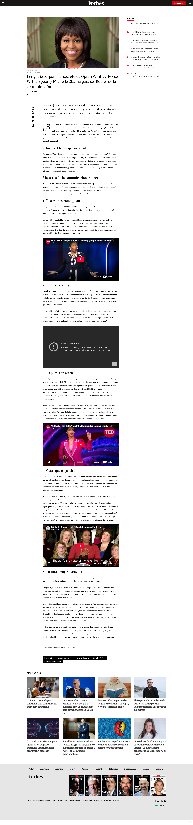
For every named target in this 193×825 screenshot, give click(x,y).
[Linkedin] (33, 125)
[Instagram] (162, 801)
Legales (47, 800)
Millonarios (113, 769)
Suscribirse (178, 3)
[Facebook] (33, 117)
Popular (130, 18)
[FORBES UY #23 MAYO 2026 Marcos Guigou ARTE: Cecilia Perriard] (93, 786)
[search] (190, 3)
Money (72, 769)
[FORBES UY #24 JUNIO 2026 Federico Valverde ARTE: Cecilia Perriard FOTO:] (77, 786)
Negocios (85, 769)
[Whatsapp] (33, 109)
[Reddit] (33, 121)
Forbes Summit (130, 769)
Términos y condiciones (35, 800)
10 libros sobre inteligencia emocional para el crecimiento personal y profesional (42, 703)
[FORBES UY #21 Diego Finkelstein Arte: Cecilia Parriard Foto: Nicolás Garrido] (125, 786)
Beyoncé (48, 658)
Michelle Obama (82, 658)
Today (31, 769)
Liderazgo (59, 769)
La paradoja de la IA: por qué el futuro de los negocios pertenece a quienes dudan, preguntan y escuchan (42, 746)
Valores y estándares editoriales (69, 800)
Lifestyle (99, 769)
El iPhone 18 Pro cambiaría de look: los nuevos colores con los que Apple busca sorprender (145, 41)
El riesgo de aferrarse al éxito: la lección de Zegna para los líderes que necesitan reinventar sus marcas (150, 705)
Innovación (44, 769)
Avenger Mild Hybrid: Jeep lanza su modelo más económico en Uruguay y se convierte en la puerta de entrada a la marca (145, 24)
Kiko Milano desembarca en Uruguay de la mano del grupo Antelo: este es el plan (144, 33)
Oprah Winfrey (99, 658)
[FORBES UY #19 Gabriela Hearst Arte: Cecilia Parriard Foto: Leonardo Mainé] (158, 786)
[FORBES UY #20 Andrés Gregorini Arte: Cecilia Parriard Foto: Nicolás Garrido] (142, 786)
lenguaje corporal (63, 658)
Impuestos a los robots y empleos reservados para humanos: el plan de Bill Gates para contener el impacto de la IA (78, 706)
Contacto (55, 800)
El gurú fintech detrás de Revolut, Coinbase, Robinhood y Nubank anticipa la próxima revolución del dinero (145, 58)
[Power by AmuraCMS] (160, 805)
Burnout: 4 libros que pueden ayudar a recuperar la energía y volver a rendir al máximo (113, 703)
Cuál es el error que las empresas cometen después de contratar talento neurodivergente (114, 744)
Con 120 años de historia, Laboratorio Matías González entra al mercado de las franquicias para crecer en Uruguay (146, 66)
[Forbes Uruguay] (96, 3)
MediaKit (146, 769)
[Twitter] (33, 113)
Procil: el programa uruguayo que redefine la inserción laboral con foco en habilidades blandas (146, 75)
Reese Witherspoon (52, 662)
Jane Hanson (32, 91)
